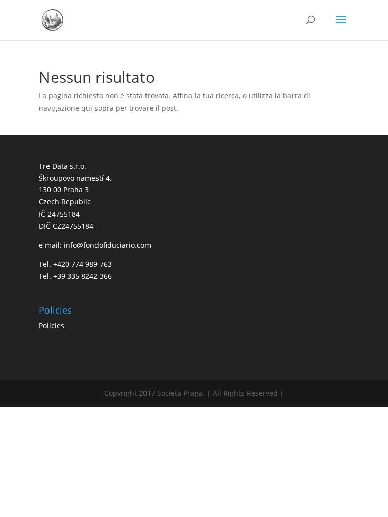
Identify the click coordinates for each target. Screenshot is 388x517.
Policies (51, 325)
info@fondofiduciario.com (107, 245)
